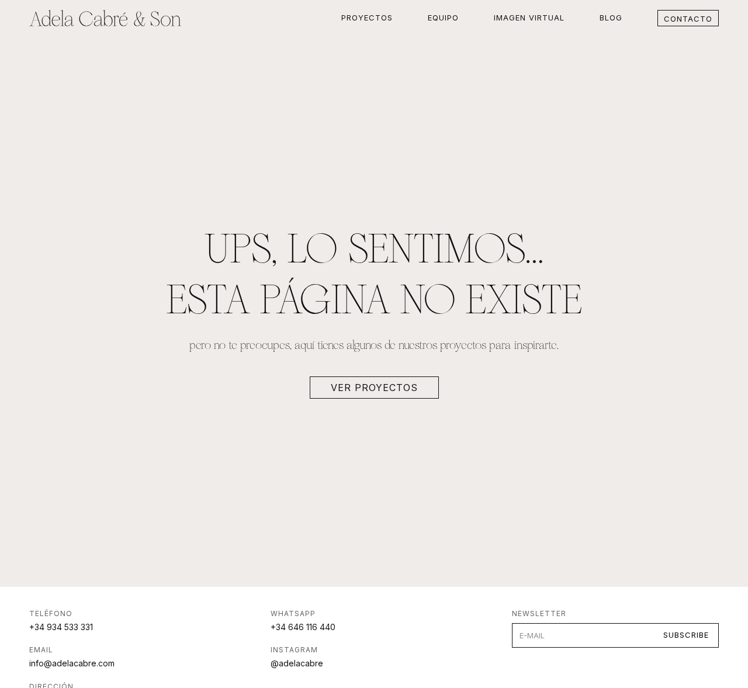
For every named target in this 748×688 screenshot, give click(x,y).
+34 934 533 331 (61, 627)
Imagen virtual (529, 17)
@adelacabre (297, 663)
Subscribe (686, 634)
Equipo (443, 17)
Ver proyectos (374, 387)
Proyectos (367, 17)
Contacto (688, 18)
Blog (611, 17)
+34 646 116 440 (303, 627)
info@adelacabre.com (72, 663)
